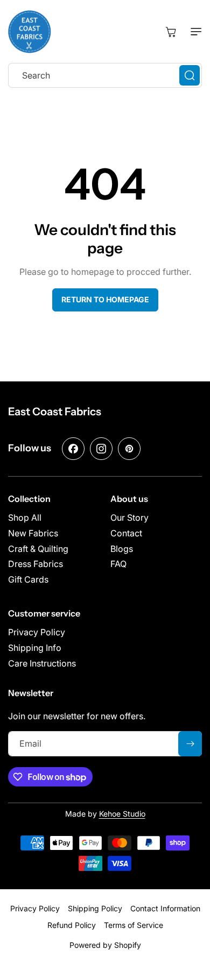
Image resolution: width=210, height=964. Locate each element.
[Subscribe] (190, 743)
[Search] (189, 75)
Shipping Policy (95, 908)
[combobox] (105, 75)
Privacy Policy (35, 908)
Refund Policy (71, 925)
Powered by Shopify (105, 944)
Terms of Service (133, 925)
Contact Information (165, 908)
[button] (194, 32)
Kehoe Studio (122, 813)
